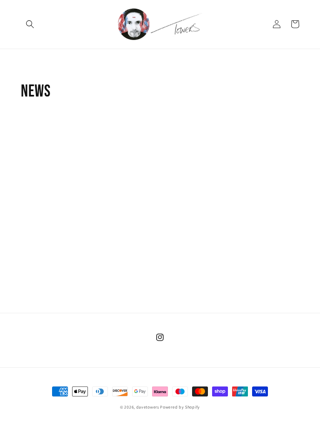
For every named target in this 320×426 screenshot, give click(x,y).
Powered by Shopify (180, 407)
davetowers (147, 407)
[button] (30, 24)
